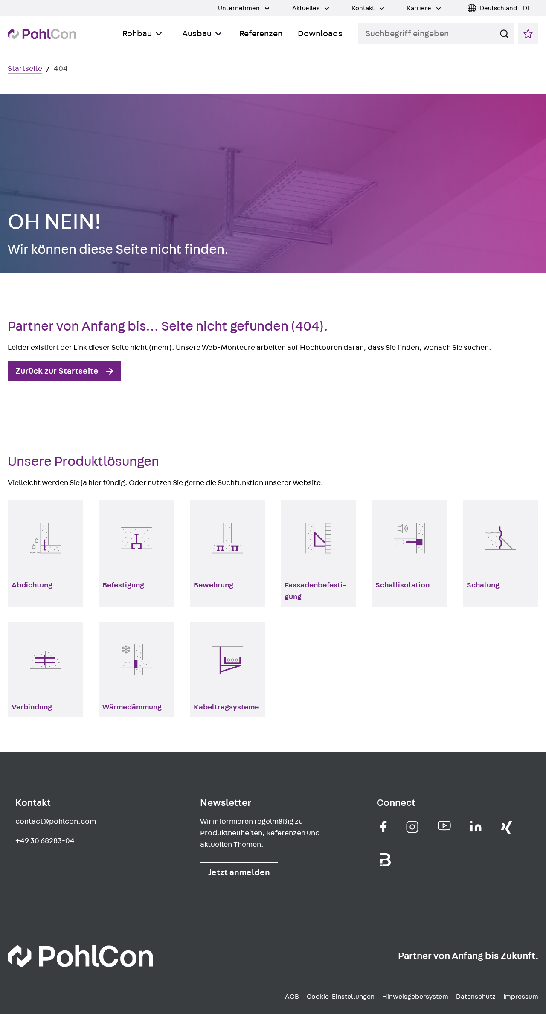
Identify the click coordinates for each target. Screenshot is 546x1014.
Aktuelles (306, 8)
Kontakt (364, 8)
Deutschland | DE (505, 8)
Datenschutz (476, 996)
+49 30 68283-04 (45, 841)
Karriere (420, 8)
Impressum (520, 996)
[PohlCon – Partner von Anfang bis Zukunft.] (42, 34)
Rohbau (137, 33)
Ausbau (197, 33)
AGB (292, 996)
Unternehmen (239, 8)
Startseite (25, 69)
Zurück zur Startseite (57, 371)
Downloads (320, 33)
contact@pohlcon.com (55, 821)
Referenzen (260, 33)
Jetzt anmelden (239, 872)
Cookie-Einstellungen (341, 996)
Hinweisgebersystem (415, 996)
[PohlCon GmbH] (384, 826)
